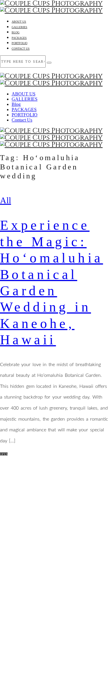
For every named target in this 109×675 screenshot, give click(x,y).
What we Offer (60, 506)
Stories (60, 495)
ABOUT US (19, 21)
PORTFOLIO (19, 43)
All (5, 200)
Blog (15, 32)
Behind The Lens (60, 483)
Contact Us (21, 48)
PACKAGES (19, 37)
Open (4, 454)
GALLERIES (19, 27)
